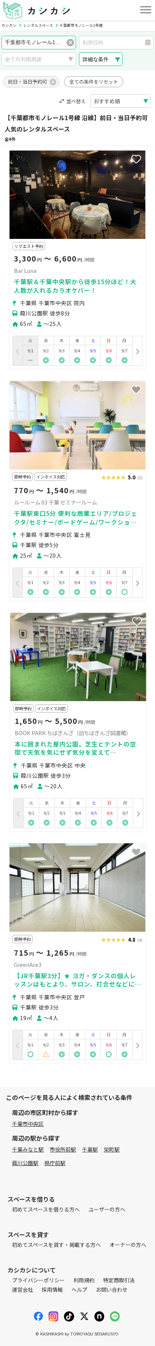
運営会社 (22, 1289)
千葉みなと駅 (28, 1149)
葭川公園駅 (25, 1163)
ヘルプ (79, 1289)
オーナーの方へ (127, 1244)
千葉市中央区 (28, 1123)
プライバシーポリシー (38, 1280)
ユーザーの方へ (106, 1209)
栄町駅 (112, 1149)
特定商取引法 (119, 1280)
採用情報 (52, 1289)
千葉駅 (90, 1149)
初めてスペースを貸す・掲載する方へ (56, 1244)
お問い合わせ (112, 1289)
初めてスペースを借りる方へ (46, 1209)
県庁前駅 (54, 1163)
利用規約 (83, 1280)
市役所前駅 (63, 1149)
